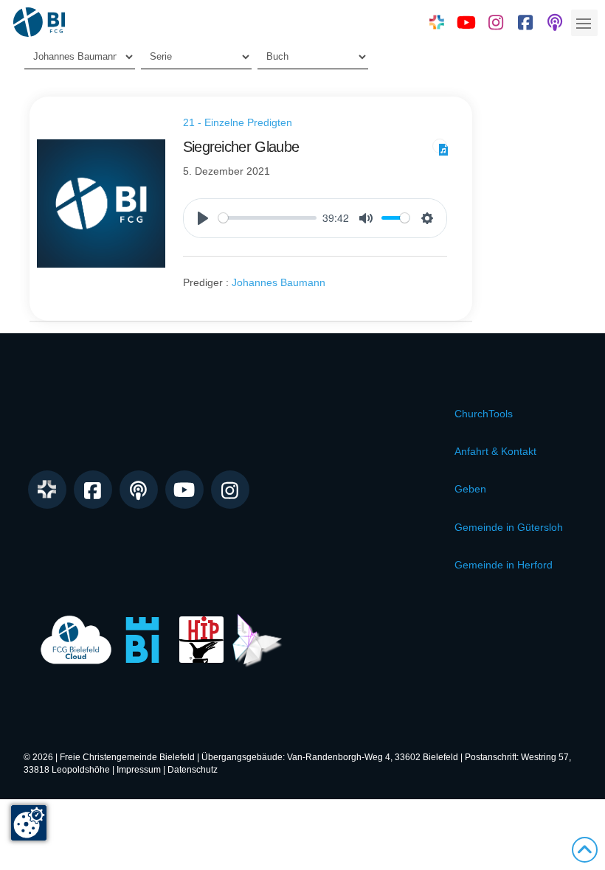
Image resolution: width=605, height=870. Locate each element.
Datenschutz (192, 770)
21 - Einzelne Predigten (237, 122)
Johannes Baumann (278, 282)
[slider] (267, 218)
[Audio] (439, 146)
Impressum (139, 770)
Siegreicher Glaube (241, 147)
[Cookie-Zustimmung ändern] (28, 823)
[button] (584, 23)
